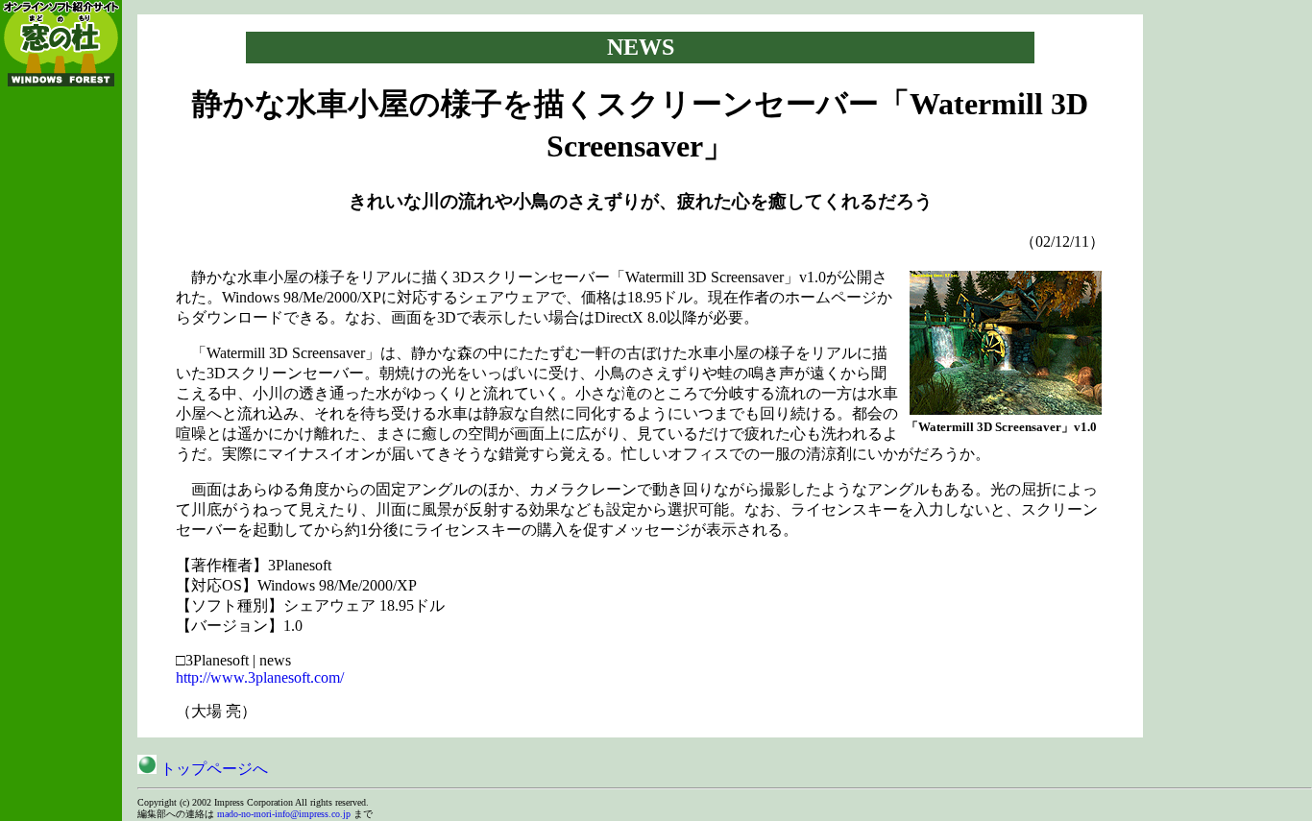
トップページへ (212, 769)
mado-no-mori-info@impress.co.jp (284, 814)
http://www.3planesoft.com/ (260, 677)
